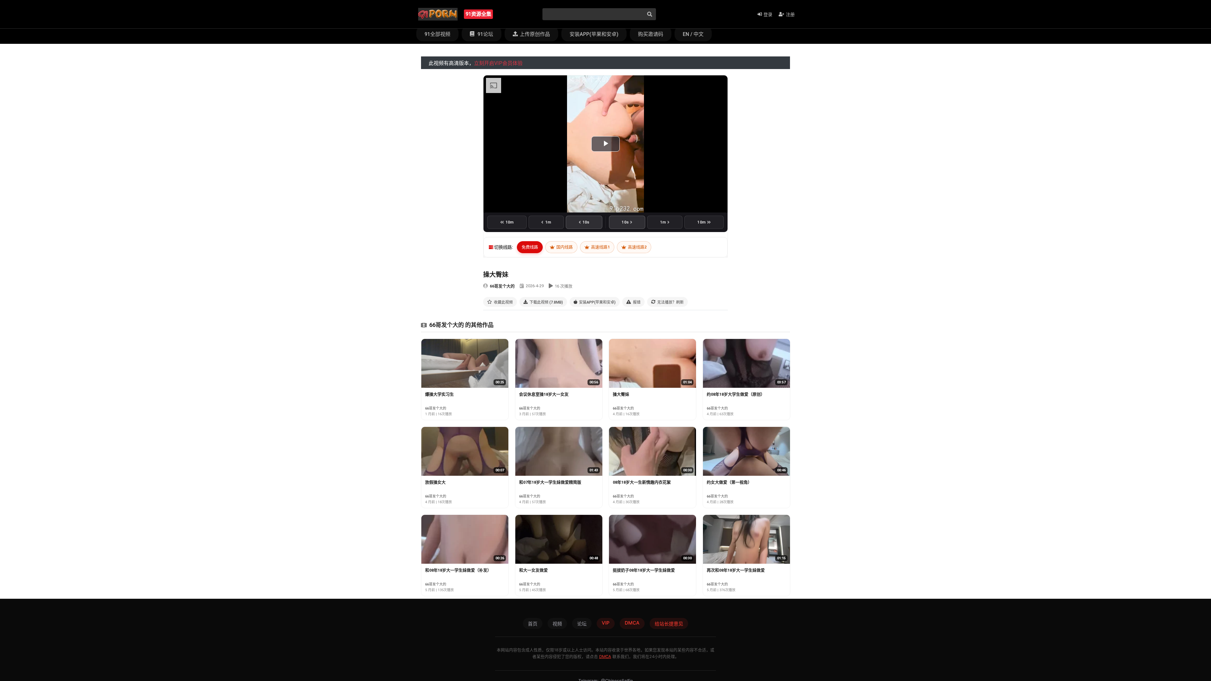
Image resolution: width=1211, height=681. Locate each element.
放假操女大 (435, 482)
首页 (532, 624)
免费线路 (530, 247)
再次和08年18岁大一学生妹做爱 (736, 570)
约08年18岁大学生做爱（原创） (736, 394)
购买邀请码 (650, 34)
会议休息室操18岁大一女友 (544, 394)
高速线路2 (636, 247)
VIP (606, 623)
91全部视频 (437, 34)
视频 (557, 624)
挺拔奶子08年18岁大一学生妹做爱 (644, 570)
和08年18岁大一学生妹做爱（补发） (458, 570)
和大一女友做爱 (533, 570)
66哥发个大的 (502, 286)
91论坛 (484, 34)
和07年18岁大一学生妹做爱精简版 (550, 482)
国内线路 (564, 247)
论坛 (582, 624)
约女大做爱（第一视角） (729, 482)
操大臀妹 (621, 394)
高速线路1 (600, 247)
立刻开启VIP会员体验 (498, 63)
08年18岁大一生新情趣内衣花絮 (642, 482)
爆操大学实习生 (439, 394)
